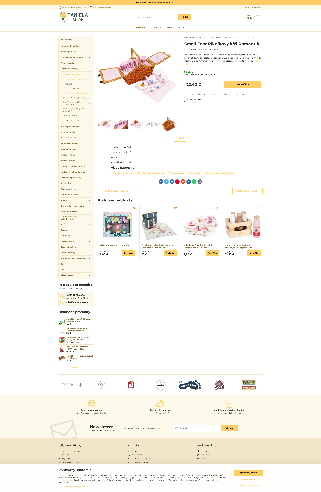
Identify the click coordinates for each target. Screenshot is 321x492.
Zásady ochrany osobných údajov (73, 487)
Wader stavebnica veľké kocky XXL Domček (77, 338)
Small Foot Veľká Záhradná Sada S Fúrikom (79, 320)
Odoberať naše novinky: (102, 431)
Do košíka (242, 84)
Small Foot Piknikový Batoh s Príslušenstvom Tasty (157, 246)
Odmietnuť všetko (248, 480)
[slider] (203, 49)
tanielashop (76, 367)
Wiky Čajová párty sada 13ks (115, 245)
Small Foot (197, 102)
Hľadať (184, 17)
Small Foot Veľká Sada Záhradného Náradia (76, 329)
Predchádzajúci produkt (116, 191)
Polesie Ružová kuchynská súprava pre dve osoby (197, 246)
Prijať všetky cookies (248, 472)
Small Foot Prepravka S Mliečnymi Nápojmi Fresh (238, 246)
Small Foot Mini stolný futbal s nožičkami (79, 357)
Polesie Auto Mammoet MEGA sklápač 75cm (77, 348)
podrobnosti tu (211, 477)
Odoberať (229, 428)
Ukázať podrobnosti (248, 485)
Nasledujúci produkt (246, 191)
